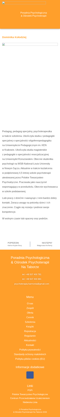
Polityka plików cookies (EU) (30, 359)
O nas (30, 303)
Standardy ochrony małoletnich (30, 354)
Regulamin (30, 336)
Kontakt (30, 345)
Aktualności (30, 340)
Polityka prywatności (30, 349)
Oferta (30, 313)
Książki (30, 326)
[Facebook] (30, 375)
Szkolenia (30, 322)
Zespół (30, 308)
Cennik (30, 317)
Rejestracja (30, 331)
